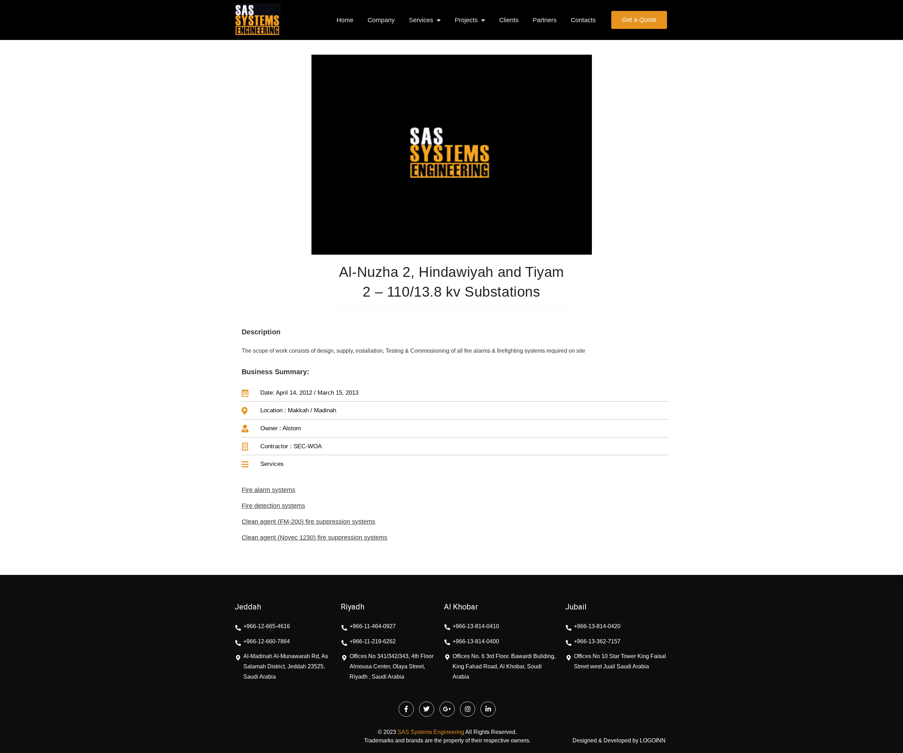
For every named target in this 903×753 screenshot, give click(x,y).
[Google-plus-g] (447, 709)
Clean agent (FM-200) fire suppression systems (308, 521)
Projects (466, 20)
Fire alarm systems (268, 489)
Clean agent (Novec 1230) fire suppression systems (314, 537)
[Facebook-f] (406, 709)
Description (261, 331)
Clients (509, 20)
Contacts (583, 20)
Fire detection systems (273, 505)
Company (381, 20)
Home (345, 20)
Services (421, 20)
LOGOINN (653, 740)
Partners (545, 20)
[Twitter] (426, 709)
